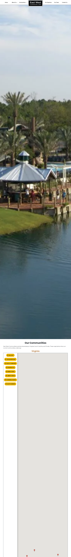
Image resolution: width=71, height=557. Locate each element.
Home (6, 2)
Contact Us (64, 2)
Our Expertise (48, 2)
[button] (34, 550)
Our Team (56, 2)
